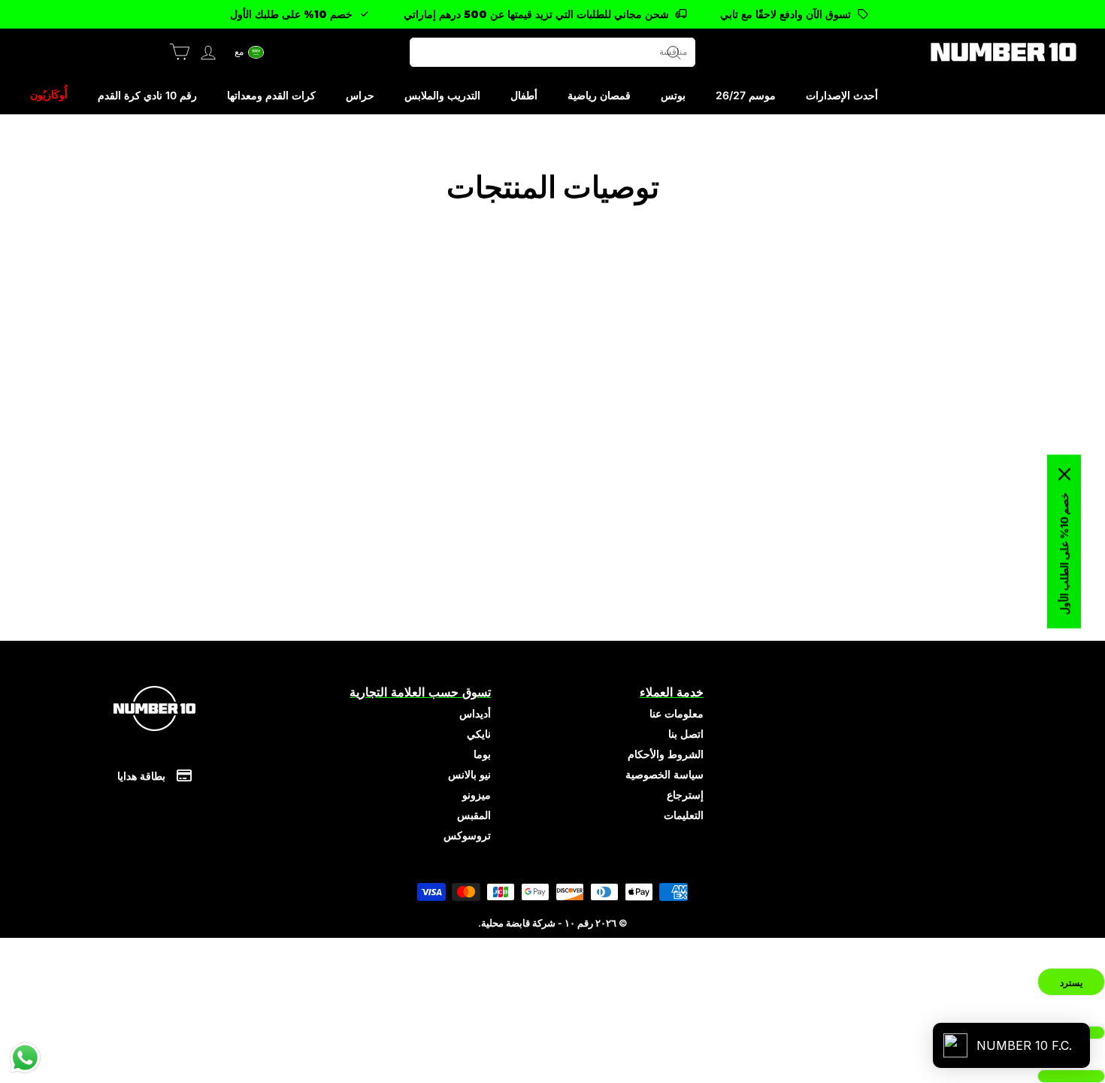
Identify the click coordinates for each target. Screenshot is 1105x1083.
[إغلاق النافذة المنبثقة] (1070, 368)
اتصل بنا (686, 733)
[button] (249, 52)
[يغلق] (1064, 475)
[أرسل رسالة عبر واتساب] (25, 1057)
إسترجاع (685, 794)
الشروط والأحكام (666, 754)
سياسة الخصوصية (664, 774)
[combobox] (552, 52)
